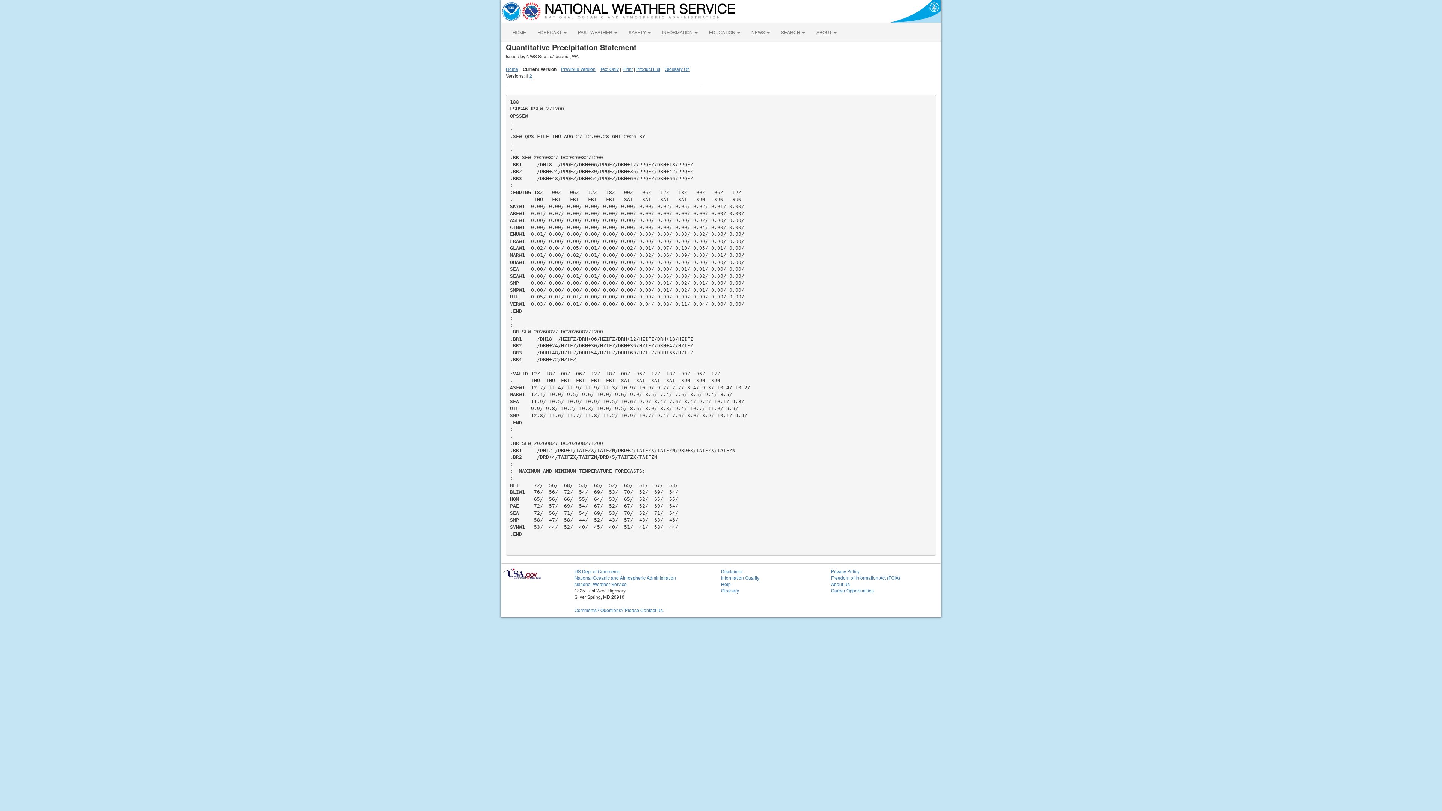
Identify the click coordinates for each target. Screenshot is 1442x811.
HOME (519, 32)
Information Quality (740, 577)
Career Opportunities (852, 590)
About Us (840, 584)
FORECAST (550, 32)
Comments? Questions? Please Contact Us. (619, 610)
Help (726, 584)
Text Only (609, 69)
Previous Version (578, 69)
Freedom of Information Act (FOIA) (865, 577)
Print (628, 69)
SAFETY (638, 32)
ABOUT (824, 32)
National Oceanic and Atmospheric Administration (625, 577)
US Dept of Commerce (597, 571)
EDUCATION (722, 32)
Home (512, 69)
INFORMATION (678, 32)
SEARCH (791, 32)
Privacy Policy (845, 571)
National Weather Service (601, 584)
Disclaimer (732, 571)
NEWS (758, 32)
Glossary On (677, 69)
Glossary (730, 590)
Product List (648, 69)
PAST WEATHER (596, 32)
